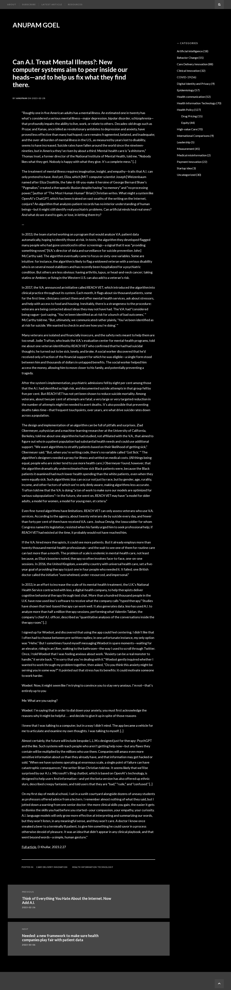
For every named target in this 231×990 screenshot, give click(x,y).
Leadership (183, 142)
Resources (75, 4)
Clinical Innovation (188, 70)
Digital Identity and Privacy (194, 83)
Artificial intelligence (190, 51)
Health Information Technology (92, 867)
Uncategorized (186, 174)
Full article (29, 847)
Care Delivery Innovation (51, 867)
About (11, 4)
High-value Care (187, 129)
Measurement (185, 148)
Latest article (52, 4)
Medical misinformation (192, 155)
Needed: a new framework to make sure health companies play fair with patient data (60, 937)
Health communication (191, 96)
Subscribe (29, 4)
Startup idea (184, 168)
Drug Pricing (189, 116)
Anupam (21, 98)
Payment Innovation (189, 161)
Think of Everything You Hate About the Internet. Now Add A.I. (66, 900)
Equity (185, 122)
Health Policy (185, 109)
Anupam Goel (36, 25)
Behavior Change (187, 57)
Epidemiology (185, 90)
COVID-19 (184, 77)
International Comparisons (193, 135)
